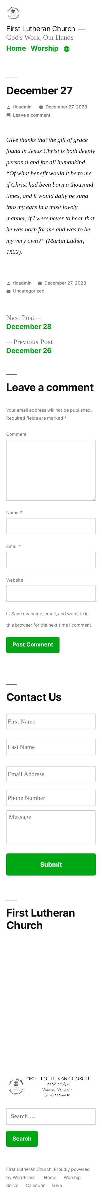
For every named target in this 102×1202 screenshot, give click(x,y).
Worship (45, 48)
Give (57, 1185)
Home (16, 48)
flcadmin (22, 107)
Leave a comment (31, 115)
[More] (66, 49)
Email (13, 546)
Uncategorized (28, 291)
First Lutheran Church (40, 28)
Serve (12, 1185)
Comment (16, 434)
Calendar (35, 1185)
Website (14, 580)
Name (14, 512)
